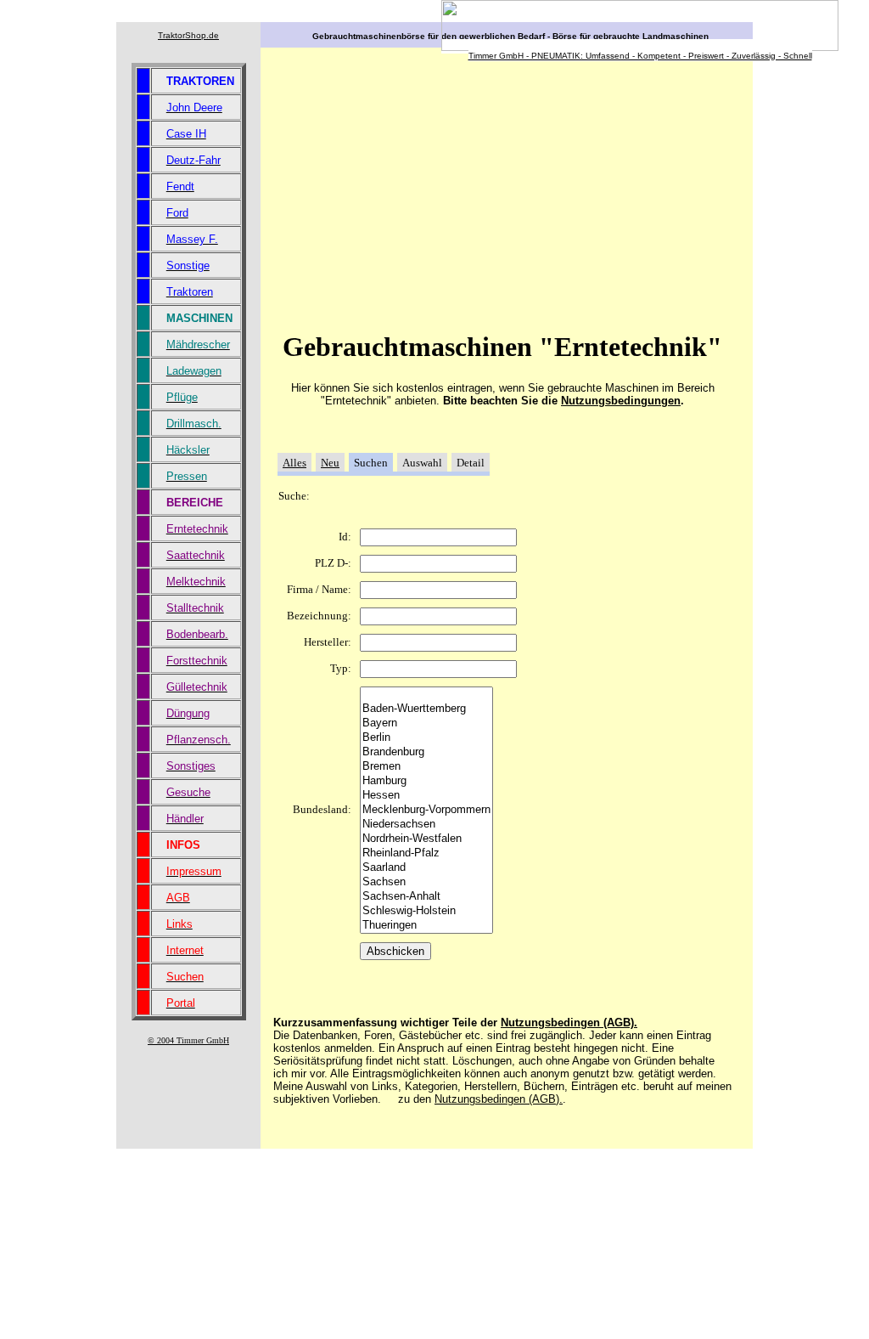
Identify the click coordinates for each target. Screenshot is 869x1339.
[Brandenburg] (426, 752)
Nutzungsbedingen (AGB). (569, 1022)
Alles (294, 462)
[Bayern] (426, 723)
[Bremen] (426, 767)
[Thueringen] (426, 925)
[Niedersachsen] (426, 824)
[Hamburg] (426, 781)
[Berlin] (426, 738)
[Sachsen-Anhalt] (426, 897)
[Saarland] (426, 868)
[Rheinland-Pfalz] (426, 853)
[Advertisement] (415, 195)
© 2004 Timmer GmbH (188, 1040)
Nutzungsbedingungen (621, 400)
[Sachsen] (426, 882)
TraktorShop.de (188, 35)
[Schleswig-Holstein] (426, 911)
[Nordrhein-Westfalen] (426, 839)
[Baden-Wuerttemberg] (426, 709)
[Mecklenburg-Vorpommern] (426, 810)
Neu (330, 462)
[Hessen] (426, 795)
